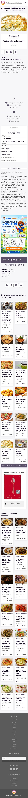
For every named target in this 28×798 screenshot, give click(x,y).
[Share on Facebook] (11, 52)
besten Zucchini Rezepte (13, 261)
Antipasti (14, 720)
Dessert (14, 744)
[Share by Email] (15, 52)
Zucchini (7, 136)
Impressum (14, 778)
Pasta (14, 722)
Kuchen (14, 746)
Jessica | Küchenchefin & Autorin (11, 59)
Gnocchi (14, 732)
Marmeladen (14, 749)
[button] (10, 36)
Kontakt (14, 783)
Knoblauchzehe (6, 146)
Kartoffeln (8, 138)
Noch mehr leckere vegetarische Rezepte (14, 465)
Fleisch (14, 727)
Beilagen (14, 45)
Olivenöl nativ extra (6, 151)
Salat (14, 737)
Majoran (8, 148)
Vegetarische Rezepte (17, 10)
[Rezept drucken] (3, 52)
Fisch (14, 729)
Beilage (16, 65)
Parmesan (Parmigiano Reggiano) (14, 141)
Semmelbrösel (5, 154)
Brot (14, 741)
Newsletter (14, 785)
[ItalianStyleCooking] (11, 3)
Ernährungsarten (5, 10)
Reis (14, 734)
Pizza (14, 724)
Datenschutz (14, 781)
